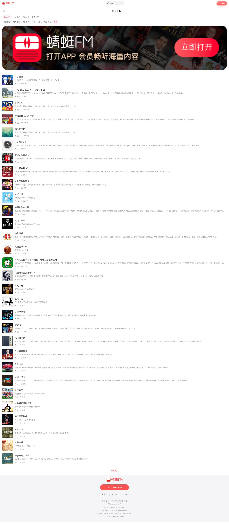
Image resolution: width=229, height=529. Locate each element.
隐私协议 (122, 516)
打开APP (222, 3)
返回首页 (115, 494)
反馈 (125, 494)
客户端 (104, 494)
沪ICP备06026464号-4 (108, 501)
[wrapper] (114, 264)
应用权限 (116, 516)
